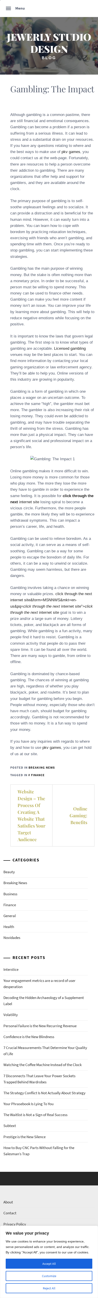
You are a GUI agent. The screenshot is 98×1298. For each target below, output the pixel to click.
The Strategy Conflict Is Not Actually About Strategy (44, 1092)
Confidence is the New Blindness (28, 1036)
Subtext (9, 1125)
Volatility (10, 1014)
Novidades (11, 937)
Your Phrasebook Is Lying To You (28, 1103)
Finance (38, 775)
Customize (49, 1276)
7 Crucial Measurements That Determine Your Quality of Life (45, 1050)
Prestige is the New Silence (24, 1136)
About (8, 1202)
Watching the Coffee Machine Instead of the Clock (42, 1064)
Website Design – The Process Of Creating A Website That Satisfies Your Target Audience (31, 815)
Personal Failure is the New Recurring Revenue (40, 1025)
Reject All (49, 1288)
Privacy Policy (14, 1224)
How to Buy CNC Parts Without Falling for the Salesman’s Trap (38, 1150)
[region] (49, 1262)
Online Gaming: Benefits (78, 815)
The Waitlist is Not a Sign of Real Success (35, 1114)
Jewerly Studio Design (49, 42)
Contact (9, 1212)
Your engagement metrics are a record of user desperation (39, 983)
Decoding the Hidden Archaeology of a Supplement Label (43, 1000)
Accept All (49, 1264)
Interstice (10, 969)
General (9, 915)
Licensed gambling (70, 348)
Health (8, 926)
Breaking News (41, 767)
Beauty (9, 871)
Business (10, 893)
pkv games (71, 152)
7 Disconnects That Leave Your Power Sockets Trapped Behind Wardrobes (39, 1078)
